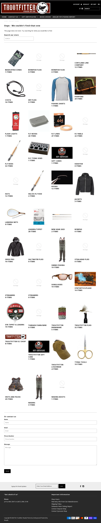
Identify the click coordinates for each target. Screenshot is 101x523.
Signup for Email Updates (18, 486)
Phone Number (9, 436)
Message (7, 444)
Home (4, 17)
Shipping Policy (56, 504)
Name (6, 419)
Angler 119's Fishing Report (64, 17)
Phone (6, 499)
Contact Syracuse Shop (59, 511)
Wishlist (86, 4)
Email (6, 428)
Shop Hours (55, 499)
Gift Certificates (29, 17)
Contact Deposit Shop (58, 509)
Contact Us (13, 17)
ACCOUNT (76, 4)
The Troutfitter (18, 518)
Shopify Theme (27, 518)
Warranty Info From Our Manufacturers (64, 502)
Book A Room (45, 17)
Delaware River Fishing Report (61, 506)
